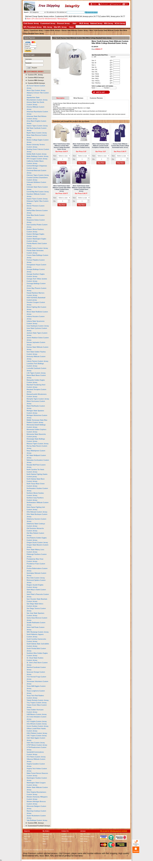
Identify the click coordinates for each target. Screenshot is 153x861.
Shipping (45, 836)
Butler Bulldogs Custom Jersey (37, 156)
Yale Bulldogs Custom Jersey (37, 820)
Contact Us (27, 841)
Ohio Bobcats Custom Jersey (37, 512)
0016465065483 (66, 841)
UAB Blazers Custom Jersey (37, 714)
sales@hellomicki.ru (67, 836)
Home (95, 4)
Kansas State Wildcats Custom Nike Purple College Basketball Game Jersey (120, 145)
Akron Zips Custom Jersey (36, 90)
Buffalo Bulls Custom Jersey (36, 154)
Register (34, 68)
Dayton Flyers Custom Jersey (37, 199)
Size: (55, 156)
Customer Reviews (96, 98)
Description (60, 98)
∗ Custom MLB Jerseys (35, 77)
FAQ (126, 4)
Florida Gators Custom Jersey (37, 248)
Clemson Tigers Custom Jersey (38, 175)
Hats (74, 23)
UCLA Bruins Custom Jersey (37, 724)
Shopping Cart (116, 4)
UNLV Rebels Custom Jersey (37, 733)
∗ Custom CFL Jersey (34, 75)
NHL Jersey (47, 27)
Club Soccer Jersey (31, 23)
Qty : (55, 159)
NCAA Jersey (120, 23)
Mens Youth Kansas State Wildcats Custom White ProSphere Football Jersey (81, 145)
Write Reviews (78, 98)
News (71, 27)
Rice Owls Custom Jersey (36, 578)
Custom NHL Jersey (108, 16)
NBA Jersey (108, 23)
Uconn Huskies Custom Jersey (37, 726)
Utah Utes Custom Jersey (36, 742)
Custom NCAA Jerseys (52, 30)
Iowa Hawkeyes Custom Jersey (38, 326)
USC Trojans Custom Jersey (37, 735)
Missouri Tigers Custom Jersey (37, 443)
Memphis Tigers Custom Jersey (38, 399)
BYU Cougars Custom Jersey (37, 159)
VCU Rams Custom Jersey (36, 757)
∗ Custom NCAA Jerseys (35, 83)
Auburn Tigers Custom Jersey (37, 126)
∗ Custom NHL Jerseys (35, 823)
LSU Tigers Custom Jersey (36, 373)
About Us (26, 834)
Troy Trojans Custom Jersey (37, 702)
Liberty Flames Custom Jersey (37, 361)
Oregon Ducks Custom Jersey (37, 542)
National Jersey (96, 23)
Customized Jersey (47, 23)
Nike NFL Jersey (60, 27)
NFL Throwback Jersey (33, 27)
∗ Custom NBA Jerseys (35, 80)
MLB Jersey (84, 23)
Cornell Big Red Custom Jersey (38, 192)
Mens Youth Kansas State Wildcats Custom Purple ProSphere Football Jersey (100, 145)
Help (44, 841)
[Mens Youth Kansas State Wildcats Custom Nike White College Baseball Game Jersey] (71, 59)
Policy (26, 839)
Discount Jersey (63, 23)
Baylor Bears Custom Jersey (37, 133)
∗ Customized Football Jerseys (38, 826)
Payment (45, 839)
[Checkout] (135, 849)
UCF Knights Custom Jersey (37, 721)
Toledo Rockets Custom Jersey (38, 700)
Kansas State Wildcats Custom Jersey (75, 30)
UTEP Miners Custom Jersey (37, 745)
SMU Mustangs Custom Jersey (38, 632)
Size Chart (27, 836)
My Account (104, 4)
